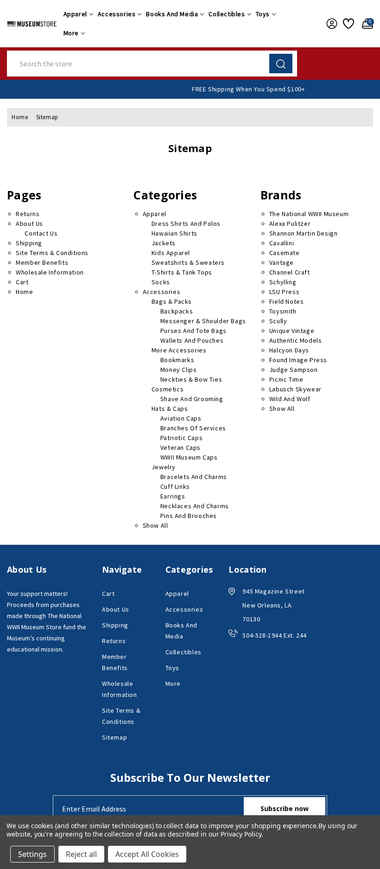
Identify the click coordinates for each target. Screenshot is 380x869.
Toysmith (283, 311)
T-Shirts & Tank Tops (182, 272)
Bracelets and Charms (193, 477)
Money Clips (178, 369)
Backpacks (176, 311)
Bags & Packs (172, 301)
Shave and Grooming (191, 399)
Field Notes (286, 301)
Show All (155, 525)
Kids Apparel (171, 253)
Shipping (29, 243)
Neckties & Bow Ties (191, 379)
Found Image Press (298, 360)
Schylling (282, 282)
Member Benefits (42, 262)
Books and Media (172, 14)
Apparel (75, 14)
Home (24, 292)
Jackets (164, 243)
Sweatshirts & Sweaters (188, 262)
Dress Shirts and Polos (186, 223)
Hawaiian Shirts (174, 233)
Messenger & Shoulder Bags (203, 321)
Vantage (281, 262)
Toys (263, 14)
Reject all (81, 854)
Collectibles (227, 14)
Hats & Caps (170, 408)
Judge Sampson (293, 369)
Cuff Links (175, 486)
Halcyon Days (289, 350)
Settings (32, 854)
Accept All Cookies (147, 854)
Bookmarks (177, 360)
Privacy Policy (241, 834)
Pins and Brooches (188, 515)
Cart (22, 282)
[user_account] (330, 23)
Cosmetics (168, 389)
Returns (27, 214)
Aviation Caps (181, 418)
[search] (280, 63)
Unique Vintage (291, 330)
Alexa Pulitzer (289, 223)
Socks (161, 282)
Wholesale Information (50, 272)
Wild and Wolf (289, 399)
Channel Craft (289, 272)
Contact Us (41, 233)
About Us (29, 223)
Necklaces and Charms (194, 506)
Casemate (284, 253)
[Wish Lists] (347, 23)
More (71, 33)
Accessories (117, 14)
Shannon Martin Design (303, 233)
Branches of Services (193, 428)
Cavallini (281, 243)
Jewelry (164, 467)
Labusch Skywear (295, 389)
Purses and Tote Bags (193, 330)
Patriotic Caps (181, 438)
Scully (278, 321)
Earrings (172, 496)
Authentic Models (295, 340)
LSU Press (284, 292)
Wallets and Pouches (191, 340)
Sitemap (114, 737)
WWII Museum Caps (189, 457)
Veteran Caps (180, 447)
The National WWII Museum (308, 214)
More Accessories (179, 350)
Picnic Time (286, 379)
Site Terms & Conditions (52, 253)
